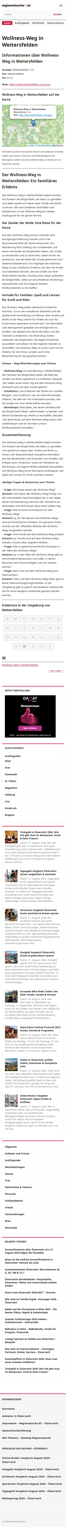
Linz (7, 801)
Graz (7, 767)
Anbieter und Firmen (17, 1153)
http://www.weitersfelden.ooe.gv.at (29, 84)
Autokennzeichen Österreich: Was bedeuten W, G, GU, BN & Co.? (32, 1271)
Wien (8, 761)
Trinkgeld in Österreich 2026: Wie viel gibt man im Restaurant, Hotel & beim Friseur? (40, 835)
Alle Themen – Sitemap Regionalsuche (26, 1437)
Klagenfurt (11, 787)
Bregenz (9, 814)
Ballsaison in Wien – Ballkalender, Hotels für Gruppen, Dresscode (30, 1330)
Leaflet (31, 145)
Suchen (57, 14)
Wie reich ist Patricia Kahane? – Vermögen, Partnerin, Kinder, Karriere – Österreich (30, 1350)
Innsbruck (11, 808)
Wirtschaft (38, 23)
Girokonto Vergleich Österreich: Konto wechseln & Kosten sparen (39, 911)
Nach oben (55, 671)
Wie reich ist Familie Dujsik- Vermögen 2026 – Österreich (31, 1301)
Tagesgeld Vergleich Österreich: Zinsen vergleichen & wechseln (38, 872)
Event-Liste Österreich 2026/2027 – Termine (30, 1292)
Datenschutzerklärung (16, 1430)
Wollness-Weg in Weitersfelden (20, 665)
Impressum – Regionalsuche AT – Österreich (30, 1423)
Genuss (9, 1173)
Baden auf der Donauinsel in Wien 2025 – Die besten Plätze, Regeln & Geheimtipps (31, 1311)
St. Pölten (10, 781)
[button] (33, 123)
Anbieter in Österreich (16, 1416)
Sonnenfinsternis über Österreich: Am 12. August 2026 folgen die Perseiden (29, 1251)
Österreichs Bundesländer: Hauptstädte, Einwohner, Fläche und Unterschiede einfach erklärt (31, 1282)
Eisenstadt (11, 774)
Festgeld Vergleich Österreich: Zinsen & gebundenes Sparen (37, 954)
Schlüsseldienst (14, 1200)
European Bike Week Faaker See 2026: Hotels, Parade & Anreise (39, 993)
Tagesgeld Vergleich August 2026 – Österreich (31, 1491)
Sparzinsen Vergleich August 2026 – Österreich (32, 1483)
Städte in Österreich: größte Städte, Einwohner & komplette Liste (38, 1063)
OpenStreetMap (44, 145)
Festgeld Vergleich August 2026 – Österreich (30, 1469)
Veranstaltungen (14, 1214)
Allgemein (11, 1146)
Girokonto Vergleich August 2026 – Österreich (31, 1476)
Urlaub (9, 1207)
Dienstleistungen (15, 1167)
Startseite (8, 1408)
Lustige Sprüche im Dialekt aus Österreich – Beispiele (30, 1340)
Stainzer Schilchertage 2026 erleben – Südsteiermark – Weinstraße (26, 1321)
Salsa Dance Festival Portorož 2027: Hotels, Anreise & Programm (40, 1029)
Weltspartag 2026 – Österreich (21, 1498)
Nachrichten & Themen (18, 1187)
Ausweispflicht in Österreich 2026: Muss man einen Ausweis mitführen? (31, 1360)
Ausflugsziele (22, 23)
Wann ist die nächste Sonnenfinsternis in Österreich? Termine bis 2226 (29, 1261)
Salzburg (10, 794)
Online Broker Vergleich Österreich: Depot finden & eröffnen (35, 1099)
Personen (10, 1193)
